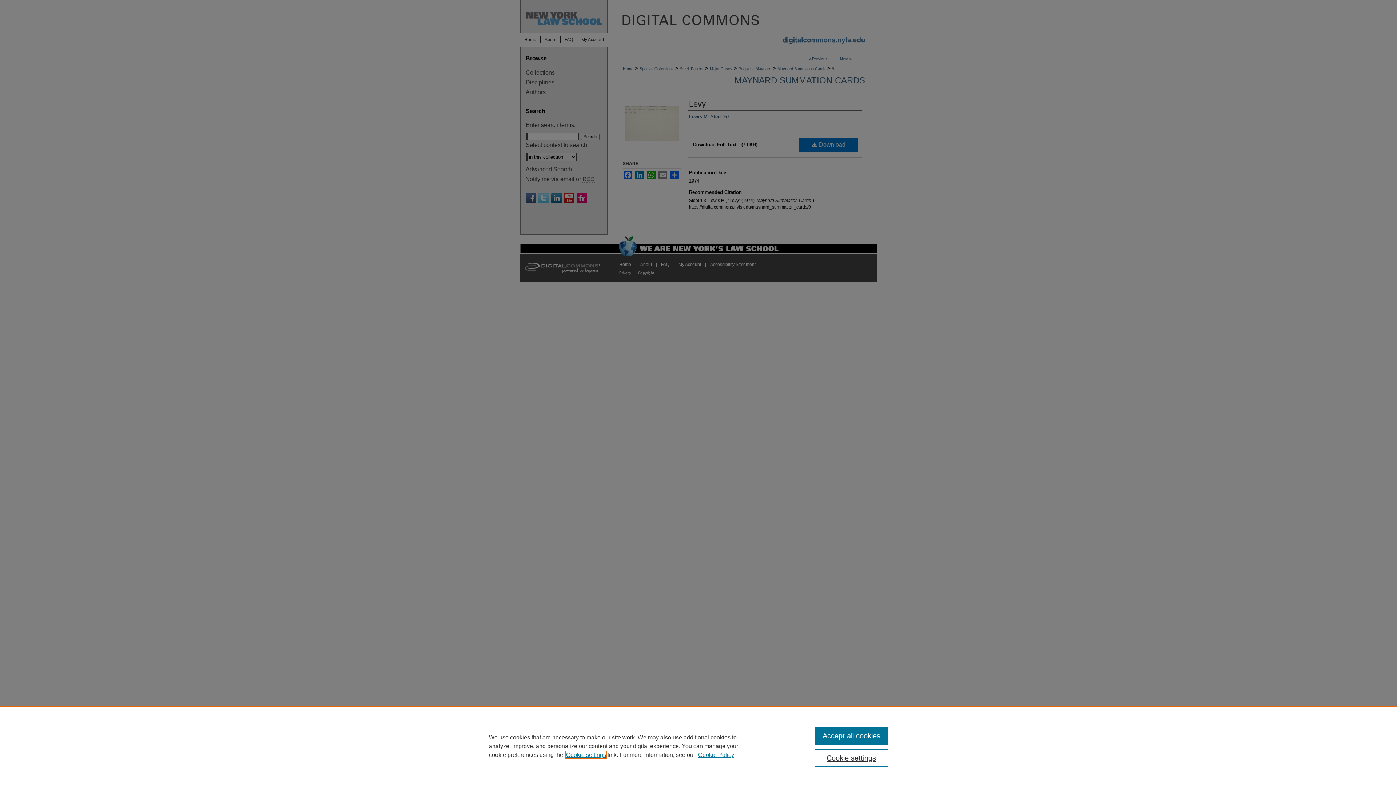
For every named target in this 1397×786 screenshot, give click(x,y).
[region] (698, 746)
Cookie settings (586, 755)
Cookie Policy (716, 755)
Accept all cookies (851, 736)
